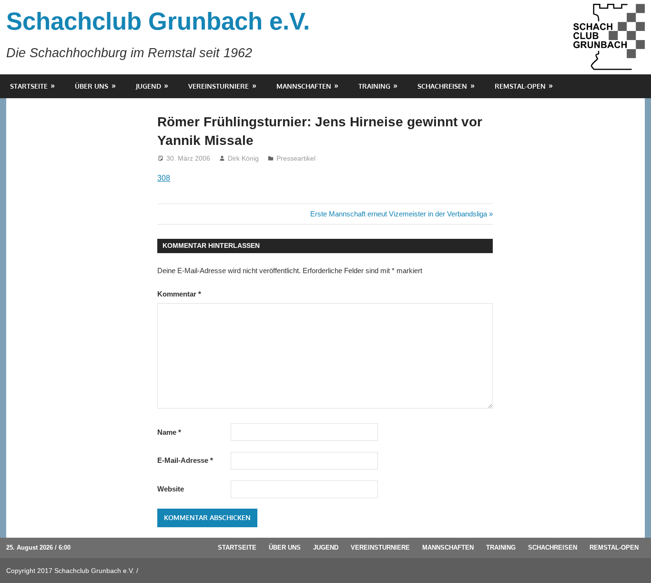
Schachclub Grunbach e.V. (158, 21)
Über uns (91, 86)
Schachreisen (442, 86)
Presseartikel (295, 158)
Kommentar (179, 294)
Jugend (148, 86)
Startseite (29, 86)
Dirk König (243, 158)
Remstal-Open (520, 86)
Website (170, 489)
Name (169, 432)
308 (163, 178)
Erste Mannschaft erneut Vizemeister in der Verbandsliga (398, 214)
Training (374, 86)
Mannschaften (303, 86)
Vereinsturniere (218, 86)
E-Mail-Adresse (185, 460)
